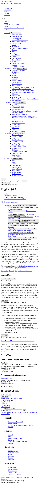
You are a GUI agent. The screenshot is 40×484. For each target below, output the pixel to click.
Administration (16, 38)
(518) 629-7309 (5, 382)
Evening (14, 75)
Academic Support (17, 135)
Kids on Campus (17, 95)
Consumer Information (18, 63)
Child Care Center (17, 153)
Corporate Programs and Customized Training (25, 99)
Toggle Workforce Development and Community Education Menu (24, 221)
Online (14, 74)
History (14, 56)
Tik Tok (17, 412)
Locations (11, 456)
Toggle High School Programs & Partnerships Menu (23, 229)
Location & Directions (18, 67)
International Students (18, 123)
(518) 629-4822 (5, 405)
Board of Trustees (17, 36)
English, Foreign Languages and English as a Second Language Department (19, 267)
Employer (7, 26)
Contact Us (4, 403)
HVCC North (16, 85)
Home (6, 194)
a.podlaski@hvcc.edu (7, 371)
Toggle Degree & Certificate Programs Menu (21, 207)
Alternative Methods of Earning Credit (19, 239)
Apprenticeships (16, 100)
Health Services (16, 143)
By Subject (15, 72)
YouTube (22, 412)
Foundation (15, 46)
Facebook (4, 412)
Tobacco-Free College (14, 474)
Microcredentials (17, 80)
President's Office (17, 35)
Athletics (7, 15)
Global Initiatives (17, 58)
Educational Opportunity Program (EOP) (24, 116)
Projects (14, 50)
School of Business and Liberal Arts (15, 199)
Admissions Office (6, 378)
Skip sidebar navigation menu (9, 202)
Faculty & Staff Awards (19, 41)
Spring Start (15, 77)
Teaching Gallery (17, 167)
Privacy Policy (12, 471)
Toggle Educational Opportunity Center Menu (21, 232)
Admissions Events (17, 109)
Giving (6, 11)
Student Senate (16, 174)
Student (6, 21)
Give (9, 395)
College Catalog (16, 60)
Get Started (15, 104)
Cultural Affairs (16, 165)
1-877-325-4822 (5, 407)
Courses (14, 79)
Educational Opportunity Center (21, 89)
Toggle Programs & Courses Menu (27, 205)
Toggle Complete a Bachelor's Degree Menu (20, 216)
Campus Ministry (17, 155)
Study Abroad (12, 236)
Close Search (5, 183)
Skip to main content (7, 1)
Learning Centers (17, 136)
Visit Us (14, 65)
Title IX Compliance (14, 472)
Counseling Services (18, 145)
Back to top (4, 300)
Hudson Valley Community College (11, 3)
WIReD (10, 454)
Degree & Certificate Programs (13, 197)
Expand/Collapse (15, 33)
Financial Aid (16, 126)
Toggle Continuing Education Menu (18, 225)
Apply (2, 395)
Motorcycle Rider (17, 97)
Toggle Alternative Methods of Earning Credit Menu (22, 238)
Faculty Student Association (20, 48)
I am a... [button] (3, 18)
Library (6, 13)
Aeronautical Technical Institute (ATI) (23, 87)
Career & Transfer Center (19, 151)
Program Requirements (7, 271)
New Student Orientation (19, 114)
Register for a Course (18, 107)
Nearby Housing (17, 169)
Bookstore (15, 150)
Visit (6, 395)
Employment (12, 467)
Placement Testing (17, 112)
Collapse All (12, 279)
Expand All (4, 279)
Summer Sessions (17, 84)
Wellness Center (16, 148)
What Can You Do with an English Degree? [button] (14, 302)
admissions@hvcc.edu (7, 383)
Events (14, 53)
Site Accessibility (13, 469)
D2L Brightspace (13, 451)
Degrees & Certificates (18, 70)
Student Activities (17, 172)
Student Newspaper (17, 175)
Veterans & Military (17, 141)
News (13, 51)
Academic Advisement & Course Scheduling (25, 111)
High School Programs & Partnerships (23, 90)
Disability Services (17, 140)
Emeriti (14, 45)
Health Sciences (13, 423)
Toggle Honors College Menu (16, 214)
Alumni (6, 29)
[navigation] (20, 5)
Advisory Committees (18, 43)
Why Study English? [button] (7, 281)
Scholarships (15, 128)
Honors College (16, 82)
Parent (6, 23)
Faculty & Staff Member (11, 24)
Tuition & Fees (16, 124)
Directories (7, 10)
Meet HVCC (16, 55)
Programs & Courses (10, 195)
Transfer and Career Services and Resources (17, 341)
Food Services (16, 170)
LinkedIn (28, 412)
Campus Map (8, 8)
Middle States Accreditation (20, 40)
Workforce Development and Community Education (23, 223)
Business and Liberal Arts (15, 422)
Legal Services (16, 157)
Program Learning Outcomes (23, 271)
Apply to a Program (18, 106)
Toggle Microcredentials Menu (17, 211)
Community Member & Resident (14, 28)
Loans (14, 129)
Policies (14, 61)
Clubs (13, 162)
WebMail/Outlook (13, 453)
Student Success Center (19, 146)
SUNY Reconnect (17, 121)
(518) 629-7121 (5, 370)
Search (3, 179)
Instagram (10, 412)
